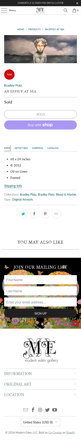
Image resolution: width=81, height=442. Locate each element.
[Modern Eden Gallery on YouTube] (55, 410)
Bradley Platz (13, 85)
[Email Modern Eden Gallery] (26, 410)
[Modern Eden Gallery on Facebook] (33, 410)
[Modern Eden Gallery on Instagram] (40, 410)
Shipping (37, 148)
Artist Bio (21, 148)
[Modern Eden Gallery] (40, 10)
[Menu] (2, 10)
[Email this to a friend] (56, 213)
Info (7, 148)
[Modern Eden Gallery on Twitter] (47, 410)
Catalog (53, 148)
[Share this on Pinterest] (45, 213)
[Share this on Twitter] (23, 213)
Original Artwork (22, 199)
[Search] (66, 10)
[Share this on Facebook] (34, 213)
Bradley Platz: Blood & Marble (57, 194)
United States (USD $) (38, 422)
